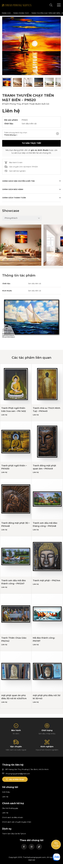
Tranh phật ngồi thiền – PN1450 (14, 467)
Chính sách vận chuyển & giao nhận (16, 822)
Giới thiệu (6, 792)
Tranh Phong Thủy (21, 13)
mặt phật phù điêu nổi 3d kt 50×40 (46, 697)
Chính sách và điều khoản (12, 817)
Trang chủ (6, 13)
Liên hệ (5, 797)
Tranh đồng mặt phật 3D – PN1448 (15, 524)
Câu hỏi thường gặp (10, 808)
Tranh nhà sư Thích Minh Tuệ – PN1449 (46, 409)
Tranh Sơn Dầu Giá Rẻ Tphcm (14, 834)
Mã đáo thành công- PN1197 (44, 639)
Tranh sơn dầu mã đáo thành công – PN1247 (13, 582)
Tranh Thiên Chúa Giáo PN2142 (13, 639)
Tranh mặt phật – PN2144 (46, 580)
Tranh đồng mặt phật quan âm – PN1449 (44, 467)
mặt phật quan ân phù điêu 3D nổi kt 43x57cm (14, 697)
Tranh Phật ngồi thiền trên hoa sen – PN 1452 (13, 409)
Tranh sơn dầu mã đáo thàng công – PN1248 (45, 524)
